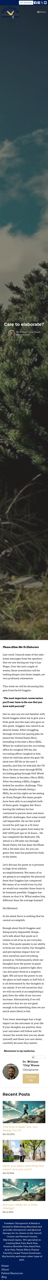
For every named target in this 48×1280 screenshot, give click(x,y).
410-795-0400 (26, 2)
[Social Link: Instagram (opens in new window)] (38, 2)
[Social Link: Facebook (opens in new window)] (35, 2)
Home (5, 1265)
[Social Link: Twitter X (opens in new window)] (42, 2)
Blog (4, 1277)
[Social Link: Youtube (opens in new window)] (45, 2)
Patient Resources (12, 1273)
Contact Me (31, 1078)
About (5, 1269)
